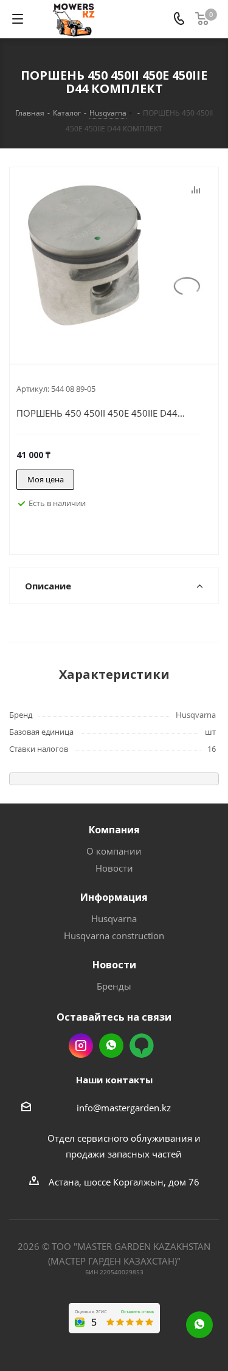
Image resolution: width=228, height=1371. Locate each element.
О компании (114, 851)
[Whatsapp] (199, 1324)
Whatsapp (111, 1045)
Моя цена (45, 479)
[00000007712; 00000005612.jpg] (114, 255)
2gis (142, 1045)
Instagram (81, 1045)
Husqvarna (114, 918)
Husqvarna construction (114, 935)
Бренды (114, 986)
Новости (114, 868)
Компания (114, 829)
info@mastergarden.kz (124, 1108)
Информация (114, 897)
